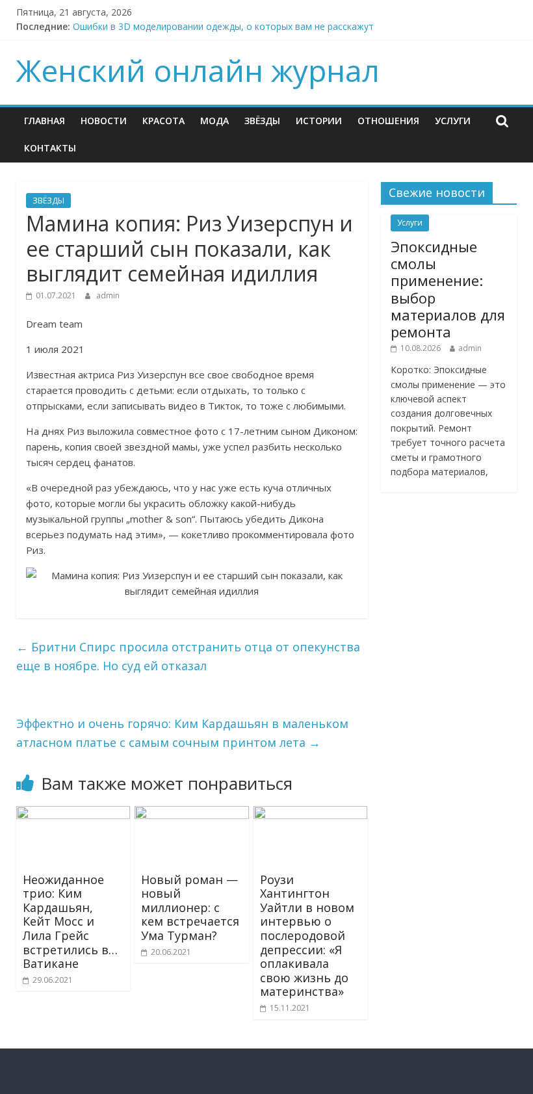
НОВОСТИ (104, 120)
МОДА (214, 120)
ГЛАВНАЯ (44, 120)
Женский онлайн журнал (198, 70)
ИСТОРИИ (319, 120)
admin (108, 295)
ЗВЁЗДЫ (262, 120)
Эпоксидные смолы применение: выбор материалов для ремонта (448, 289)
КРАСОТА (163, 120)
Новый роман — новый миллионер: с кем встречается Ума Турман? (190, 907)
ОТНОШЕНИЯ (388, 120)
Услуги (453, 120)
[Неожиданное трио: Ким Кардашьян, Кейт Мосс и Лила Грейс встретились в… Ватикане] (73, 814)
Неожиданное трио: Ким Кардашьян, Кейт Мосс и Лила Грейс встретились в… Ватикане (70, 922)
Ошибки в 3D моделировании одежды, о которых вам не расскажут (223, 26)
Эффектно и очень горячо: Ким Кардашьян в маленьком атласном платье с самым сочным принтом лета (182, 733)
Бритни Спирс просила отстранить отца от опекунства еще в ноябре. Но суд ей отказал (188, 656)
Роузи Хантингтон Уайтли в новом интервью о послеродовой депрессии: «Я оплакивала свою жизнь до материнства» (307, 936)
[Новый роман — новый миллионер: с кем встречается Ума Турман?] (192, 814)
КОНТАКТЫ (50, 148)
